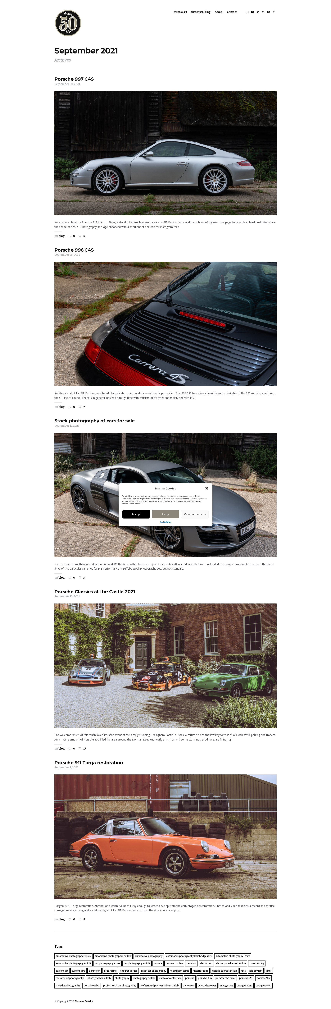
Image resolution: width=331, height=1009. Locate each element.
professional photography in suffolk (159, 985)
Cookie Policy (165, 522)
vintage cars (226, 985)
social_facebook (274, 12)
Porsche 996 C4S (73, 250)
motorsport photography (70, 978)
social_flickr (263, 12)
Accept (136, 514)
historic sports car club (224, 970)
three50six (180, 12)
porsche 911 (246, 978)
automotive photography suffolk (73, 963)
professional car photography (119, 985)
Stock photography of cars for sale (94, 421)
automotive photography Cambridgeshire (189, 956)
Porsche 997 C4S (73, 79)
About (218, 12)
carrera (158, 963)
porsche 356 (205, 978)
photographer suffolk (99, 978)
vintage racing (244, 985)
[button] (207, 488)
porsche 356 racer (225, 978)
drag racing (110, 970)
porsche (189, 978)
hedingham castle (179, 970)
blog (62, 236)
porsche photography (68, 985)
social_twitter (258, 12)
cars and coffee (174, 963)
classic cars (206, 963)
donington (94, 970)
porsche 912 (263, 978)
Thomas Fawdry (84, 1001)
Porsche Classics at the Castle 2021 (94, 591)
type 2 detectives (207, 985)
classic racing (257, 963)
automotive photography (148, 956)
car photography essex (107, 963)
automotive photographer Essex (73, 956)
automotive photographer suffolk (113, 956)
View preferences (195, 514)
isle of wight (255, 970)
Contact (232, 12)
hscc (243, 970)
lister (268, 970)
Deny (165, 514)
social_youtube (252, 12)
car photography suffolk (137, 963)
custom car (62, 970)
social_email (247, 12)
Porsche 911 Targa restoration (88, 762)
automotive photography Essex (233, 956)
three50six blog (200, 12)
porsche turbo (91, 985)
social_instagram (268, 12)
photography (122, 978)
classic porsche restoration (231, 963)
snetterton (188, 985)
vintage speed (263, 985)
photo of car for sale (170, 978)
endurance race (128, 970)
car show (191, 963)
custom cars (78, 970)
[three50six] (68, 23)
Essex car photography (153, 970)
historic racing (200, 970)
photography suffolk (144, 978)
